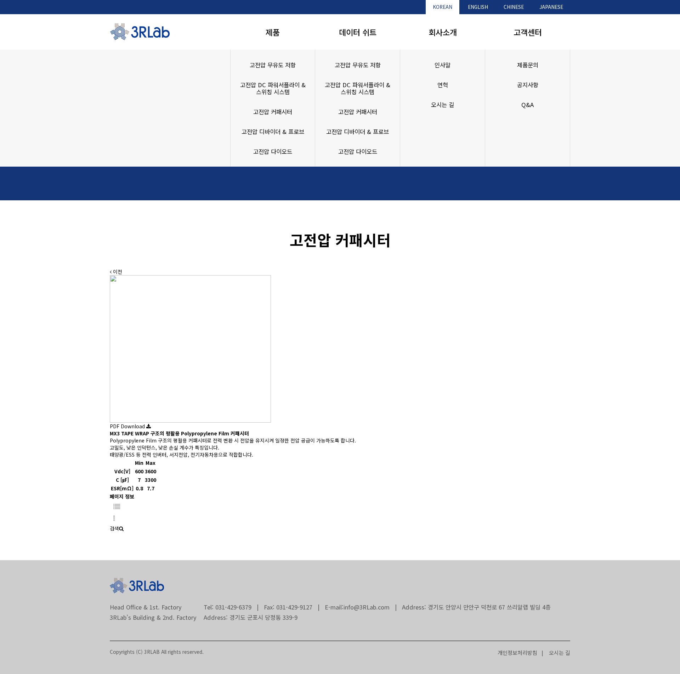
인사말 (442, 65)
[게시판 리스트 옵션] (114, 518)
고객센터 (528, 32)
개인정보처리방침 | (520, 652)
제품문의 (527, 65)
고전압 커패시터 (272, 111)
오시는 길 (442, 104)
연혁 (442, 84)
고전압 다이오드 (272, 151)
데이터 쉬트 (357, 32)
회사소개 (443, 32)
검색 (114, 528)
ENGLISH (478, 6)
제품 (273, 32)
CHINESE (514, 6)
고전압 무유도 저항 (273, 65)
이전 (117, 271)
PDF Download (128, 426)
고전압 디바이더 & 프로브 (273, 131)
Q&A (527, 104)
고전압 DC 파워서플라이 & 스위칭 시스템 (273, 88)
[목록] (117, 506)
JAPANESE (551, 6)
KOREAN (442, 6)
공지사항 (527, 84)
